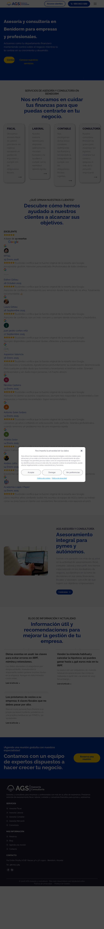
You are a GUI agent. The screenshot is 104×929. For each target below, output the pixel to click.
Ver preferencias (73, 472)
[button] (81, 450)
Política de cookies (43, 478)
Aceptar (31, 472)
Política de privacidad (59, 478)
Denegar (52, 472)
